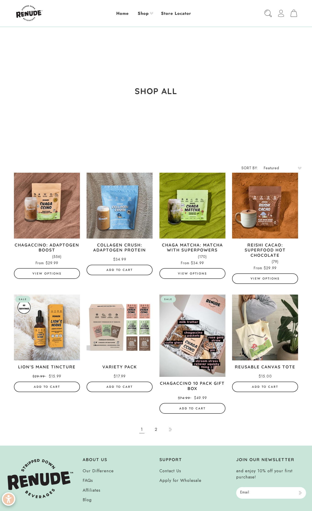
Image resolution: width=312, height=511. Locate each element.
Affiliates (91, 490)
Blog (87, 500)
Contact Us (170, 471)
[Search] (268, 13)
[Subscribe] (300, 493)
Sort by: (249, 168)
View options (46, 273)
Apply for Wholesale (180, 480)
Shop (143, 13)
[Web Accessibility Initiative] (8, 499)
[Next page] (170, 429)
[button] (145, 13)
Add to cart (119, 270)
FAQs (88, 480)
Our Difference (98, 471)
